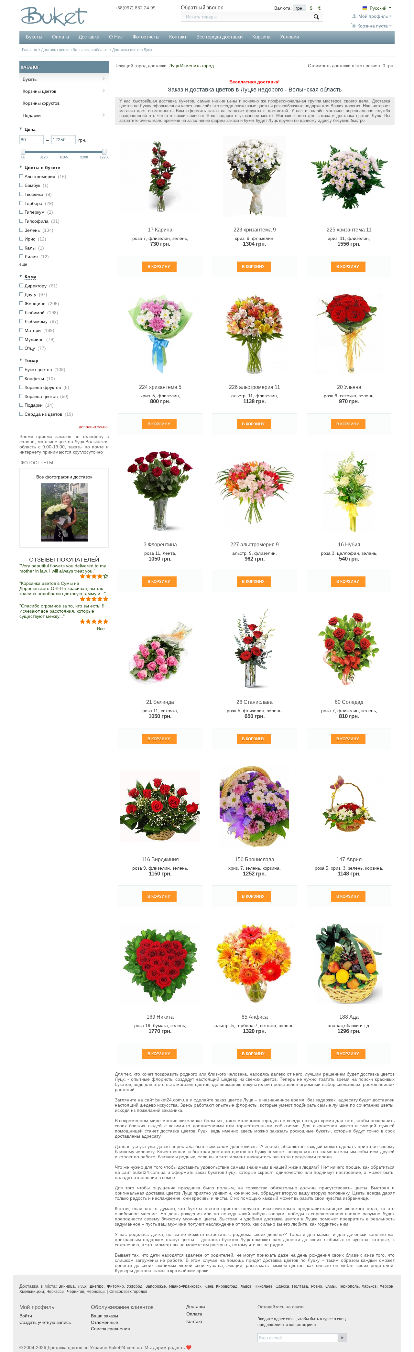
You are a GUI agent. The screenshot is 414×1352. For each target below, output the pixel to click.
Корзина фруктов (47, 387)
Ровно (316, 1286)
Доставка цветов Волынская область (74, 50)
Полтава (300, 1286)
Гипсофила (42, 221)
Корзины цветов (39, 91)
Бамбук (37, 185)
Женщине (42, 303)
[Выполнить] (342, 1337)
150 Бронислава (254, 859)
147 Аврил (349, 859)
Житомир (115, 1286)
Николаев (263, 1286)
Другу (36, 294)
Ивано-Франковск (185, 1286)
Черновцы (96, 1291)
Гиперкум (39, 212)
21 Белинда (160, 702)
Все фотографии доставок (64, 476)
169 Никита (160, 1017)
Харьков (369, 1286)
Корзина (261, 36)
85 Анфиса (255, 1017)
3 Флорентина (160, 544)
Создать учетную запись (45, 1322)
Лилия (37, 256)
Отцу (35, 348)
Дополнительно (93, 427)
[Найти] (316, 17)
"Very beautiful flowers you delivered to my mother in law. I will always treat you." (62, 568)
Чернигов (75, 1291)
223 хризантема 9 (255, 229)
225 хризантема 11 (349, 229)
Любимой (41, 312)
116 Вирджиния (160, 859)
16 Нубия (349, 544)
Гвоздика (38, 194)
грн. (300, 8)
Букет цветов (45, 369)
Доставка (89, 36)
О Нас (116, 36)
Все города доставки (219, 36)
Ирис (35, 238)
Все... (103, 628)
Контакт (178, 36)
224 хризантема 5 (160, 387)
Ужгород (134, 1286)
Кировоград (226, 1286)
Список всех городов (128, 1291)
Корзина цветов (47, 396)
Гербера (39, 203)
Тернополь (349, 1286)
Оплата (60, 36)
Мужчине (40, 339)
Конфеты (40, 378)
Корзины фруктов (41, 103)
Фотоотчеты (146, 36)
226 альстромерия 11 (254, 387)
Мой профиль (373, 16)
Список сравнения (110, 1328)
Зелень (39, 230)
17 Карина (160, 229)
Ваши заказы (104, 1315)
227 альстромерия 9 (254, 544)
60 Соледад (349, 702)
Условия (289, 36)
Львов (246, 1286)
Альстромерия (45, 176)
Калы (34, 248)
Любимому (42, 321)
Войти (25, 1315)
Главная (29, 50)
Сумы (330, 1286)
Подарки (32, 115)
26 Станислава (254, 702)
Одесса (282, 1286)
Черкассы (55, 1291)
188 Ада (349, 1017)
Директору (41, 285)
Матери (39, 330)
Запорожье (156, 1286)
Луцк (82, 1286)
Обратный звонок (202, 7)
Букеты (30, 79)
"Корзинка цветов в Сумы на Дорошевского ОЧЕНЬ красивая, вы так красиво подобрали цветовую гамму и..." (62, 588)
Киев (208, 1286)
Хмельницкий (31, 1291)
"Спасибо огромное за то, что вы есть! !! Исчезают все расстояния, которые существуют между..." (61, 611)
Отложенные (104, 1322)
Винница (67, 1286)
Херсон (386, 1286)
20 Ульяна (349, 387)
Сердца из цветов (49, 414)
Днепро (97, 1286)
